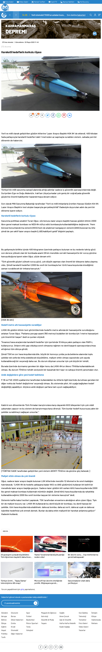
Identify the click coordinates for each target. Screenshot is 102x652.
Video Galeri (23, 2)
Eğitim (3, 627)
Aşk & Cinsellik (65, 620)
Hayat (3, 630)
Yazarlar (82, 630)
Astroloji (44, 616)
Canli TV (54, 2)
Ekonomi (14, 613)
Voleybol (29, 630)
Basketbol (30, 620)
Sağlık (61, 613)
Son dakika (76, 15)
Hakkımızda (96, 620)
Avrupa (4, 616)
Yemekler (82, 620)
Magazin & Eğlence (48, 613)
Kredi (13, 627)
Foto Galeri (9, 2)
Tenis (28, 627)
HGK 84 (5, 531)
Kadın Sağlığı (64, 627)
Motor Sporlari (32, 623)
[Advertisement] (50, 124)
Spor (28, 613)
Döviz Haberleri (17, 620)
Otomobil (14, 630)
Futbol (28, 616)
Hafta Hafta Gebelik (67, 623)
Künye (93, 616)
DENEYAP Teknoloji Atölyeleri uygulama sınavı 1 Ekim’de (51, 15)
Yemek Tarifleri (39, 2)
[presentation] (10, 15)
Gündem (4, 613)
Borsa (13, 616)
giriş (22, 589)
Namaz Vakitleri (68, 2)
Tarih (3, 637)
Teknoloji (82, 616)
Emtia (13, 623)
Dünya (3, 623)
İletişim (94, 613)
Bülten (4, 620)
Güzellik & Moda (47, 620)
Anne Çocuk (64, 616)
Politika (4, 634)
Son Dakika (83, 613)
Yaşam (44, 623)
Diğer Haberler (17, 634)
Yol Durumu (84, 2)
